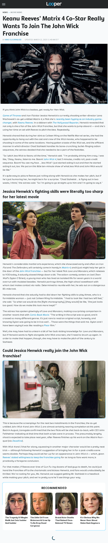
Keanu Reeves (25, 122)
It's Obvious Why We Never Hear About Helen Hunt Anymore (90, 520)
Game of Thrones (12, 115)
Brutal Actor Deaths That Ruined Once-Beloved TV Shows (64, 520)
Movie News (16, 12)
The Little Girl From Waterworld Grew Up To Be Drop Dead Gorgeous (40, 521)
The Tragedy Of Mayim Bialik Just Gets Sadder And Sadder (16, 520)
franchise (30, 271)
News (5, 12)
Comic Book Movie (39, 314)
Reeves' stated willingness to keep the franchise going (31, 457)
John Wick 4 (50, 159)
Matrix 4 (66, 267)
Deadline (17, 440)
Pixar (47, 325)
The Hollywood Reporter (65, 122)
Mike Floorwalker (13, 40)
